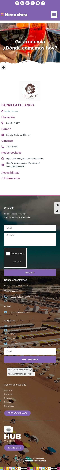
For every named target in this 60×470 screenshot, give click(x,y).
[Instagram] (22, 3)
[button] (54, 14)
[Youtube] (38, 3)
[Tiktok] (43, 3)
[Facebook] (27, 3)
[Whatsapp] (17, 3)
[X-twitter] (33, 3)
